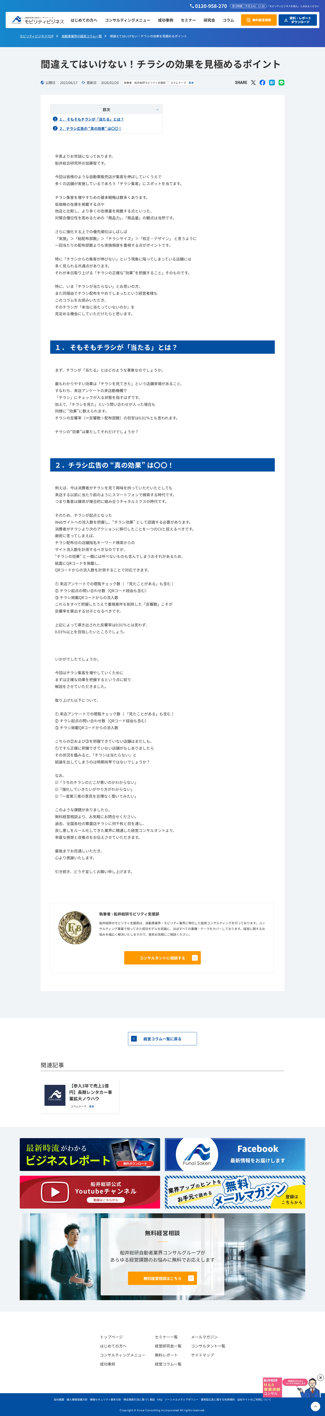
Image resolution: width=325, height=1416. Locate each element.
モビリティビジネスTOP (37, 36)
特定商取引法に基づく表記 (139, 1399)
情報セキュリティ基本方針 (105, 1399)
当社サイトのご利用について (254, 1399)
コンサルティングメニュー (122, 1355)
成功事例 (107, 1364)
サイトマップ (202, 1355)
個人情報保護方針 (77, 1399)
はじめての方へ (113, 1346)
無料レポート (166, 1355)
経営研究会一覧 (168, 1346)
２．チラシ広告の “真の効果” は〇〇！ (90, 128)
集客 (191, 82)
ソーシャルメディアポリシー (181, 1399)
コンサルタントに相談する (162, 958)
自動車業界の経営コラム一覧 (82, 36)
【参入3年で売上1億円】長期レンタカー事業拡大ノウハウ (90, 1091)
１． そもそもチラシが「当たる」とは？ (91, 119)
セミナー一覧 (166, 1337)
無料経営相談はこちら (162, 1278)
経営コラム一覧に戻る (162, 1039)
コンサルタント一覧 (208, 1346)
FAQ (159, 1399)
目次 (106, 109)
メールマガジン (204, 1337)
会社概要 (59, 1399)
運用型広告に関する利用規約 (218, 1399)
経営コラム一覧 (168, 1364)
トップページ (111, 1337)
